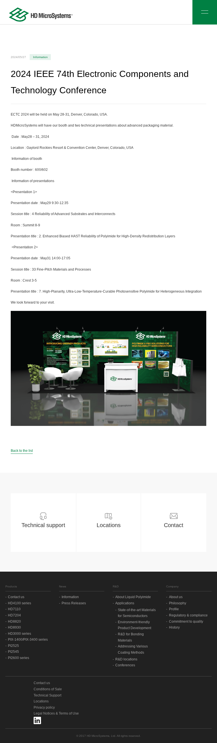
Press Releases (74, 603)
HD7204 (14, 615)
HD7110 (14, 609)
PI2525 (13, 646)
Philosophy (177, 603)
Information (70, 597)
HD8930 (14, 627)
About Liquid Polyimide (133, 597)
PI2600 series (18, 658)
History (174, 627)
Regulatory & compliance (188, 615)
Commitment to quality (186, 621)
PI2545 (13, 652)
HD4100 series (19, 603)
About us (176, 597)
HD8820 (14, 621)
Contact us (16, 597)
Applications (124, 603)
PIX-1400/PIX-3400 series (28, 640)
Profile (174, 609)
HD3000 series (19, 634)
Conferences (125, 665)
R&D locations (126, 659)
